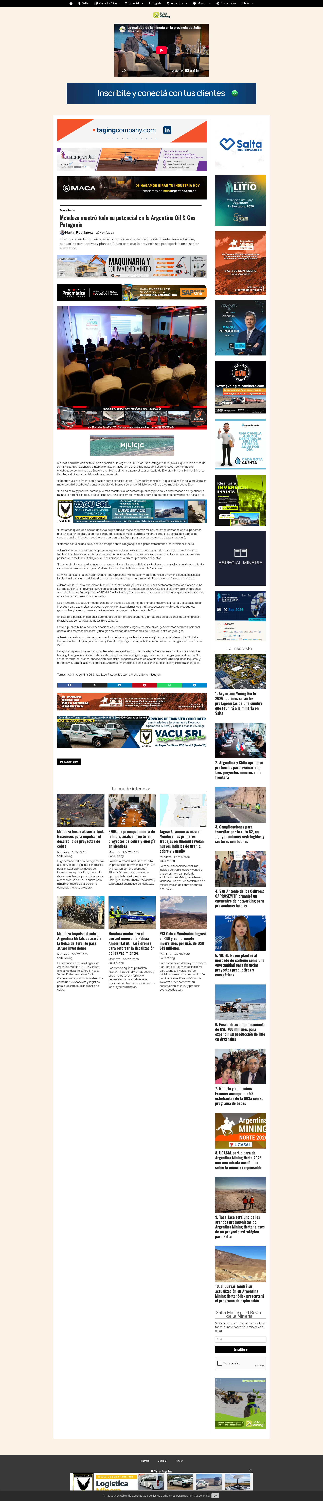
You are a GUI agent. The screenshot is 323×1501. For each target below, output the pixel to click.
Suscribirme (240, 1350)
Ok (215, 1495)
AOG (71, 674)
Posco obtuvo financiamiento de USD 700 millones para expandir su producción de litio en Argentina (240, 1032)
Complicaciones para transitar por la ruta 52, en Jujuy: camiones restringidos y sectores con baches (239, 834)
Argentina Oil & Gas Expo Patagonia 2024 (101, 674)
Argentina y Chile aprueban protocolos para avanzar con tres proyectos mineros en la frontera (239, 770)
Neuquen (155, 674)
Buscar (179, 1461)
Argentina (177, 3)
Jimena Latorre (138, 674)
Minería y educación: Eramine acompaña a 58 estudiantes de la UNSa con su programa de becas (239, 1096)
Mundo (202, 3)
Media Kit (163, 1461)
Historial (145, 1461)
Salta (85, 3)
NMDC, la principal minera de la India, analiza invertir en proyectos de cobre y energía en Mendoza (132, 838)
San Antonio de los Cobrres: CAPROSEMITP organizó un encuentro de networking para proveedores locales (239, 898)
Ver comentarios (69, 762)
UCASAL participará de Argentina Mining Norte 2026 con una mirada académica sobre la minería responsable (238, 1160)
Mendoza (67, 210)
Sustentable (228, 3)
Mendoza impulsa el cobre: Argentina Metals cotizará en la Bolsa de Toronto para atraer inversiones (80, 941)
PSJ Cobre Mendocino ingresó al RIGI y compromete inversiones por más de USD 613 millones (183, 941)
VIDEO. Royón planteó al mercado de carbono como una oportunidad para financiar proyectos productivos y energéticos (239, 965)
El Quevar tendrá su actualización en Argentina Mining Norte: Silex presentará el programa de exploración (239, 1293)
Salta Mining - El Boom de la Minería (239, 1314)
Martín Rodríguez (79, 232)
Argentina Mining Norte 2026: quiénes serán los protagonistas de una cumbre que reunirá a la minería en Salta (239, 703)
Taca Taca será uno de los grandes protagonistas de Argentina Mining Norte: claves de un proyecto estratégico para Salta (240, 1226)
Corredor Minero (109, 3)
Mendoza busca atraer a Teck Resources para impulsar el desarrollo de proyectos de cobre (80, 838)
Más (246, 3)
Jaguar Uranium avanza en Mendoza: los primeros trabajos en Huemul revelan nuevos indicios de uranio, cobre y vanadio (182, 841)
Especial (134, 3)
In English (155, 3)
